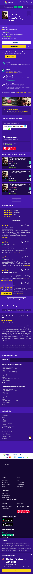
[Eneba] (9, 2)
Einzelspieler (11, 310)
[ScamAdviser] (10, 137)
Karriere (4, 470)
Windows (4, 438)
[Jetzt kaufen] (16, 42)
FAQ (18, 480)
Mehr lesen (17, 349)
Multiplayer (20, 310)
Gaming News (5, 493)
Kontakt (4, 468)
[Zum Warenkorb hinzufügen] (29, 46)
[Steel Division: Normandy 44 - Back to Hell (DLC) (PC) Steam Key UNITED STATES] (16, 176)
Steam (9, 71)
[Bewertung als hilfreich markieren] (25, 225)
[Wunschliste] (24, 2)
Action (4, 310)
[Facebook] (18, 507)
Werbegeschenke (6, 495)
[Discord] (25, 507)
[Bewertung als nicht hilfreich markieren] (28, 225)
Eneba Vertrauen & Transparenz (9, 473)
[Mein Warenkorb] (27, 2)
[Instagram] (23, 507)
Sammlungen (5, 482)
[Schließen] (31, 555)
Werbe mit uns (5, 508)
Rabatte (4, 486)
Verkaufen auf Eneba (7, 506)
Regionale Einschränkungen (13, 66)
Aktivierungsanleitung (11, 72)
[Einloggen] (31, 2)
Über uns (4, 466)
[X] (20, 507)
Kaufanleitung (5, 480)
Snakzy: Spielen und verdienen (9, 499)
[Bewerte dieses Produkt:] (7, 321)
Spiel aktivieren (20, 482)
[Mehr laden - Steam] (3, 70)
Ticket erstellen (20, 484)
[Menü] (2, 2)
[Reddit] (28, 507)
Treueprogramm (6, 484)
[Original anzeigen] (22, 225)
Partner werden (5, 497)
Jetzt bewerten (16, 220)
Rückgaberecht (20, 486)
